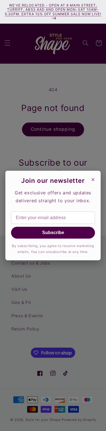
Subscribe (53, 232)
